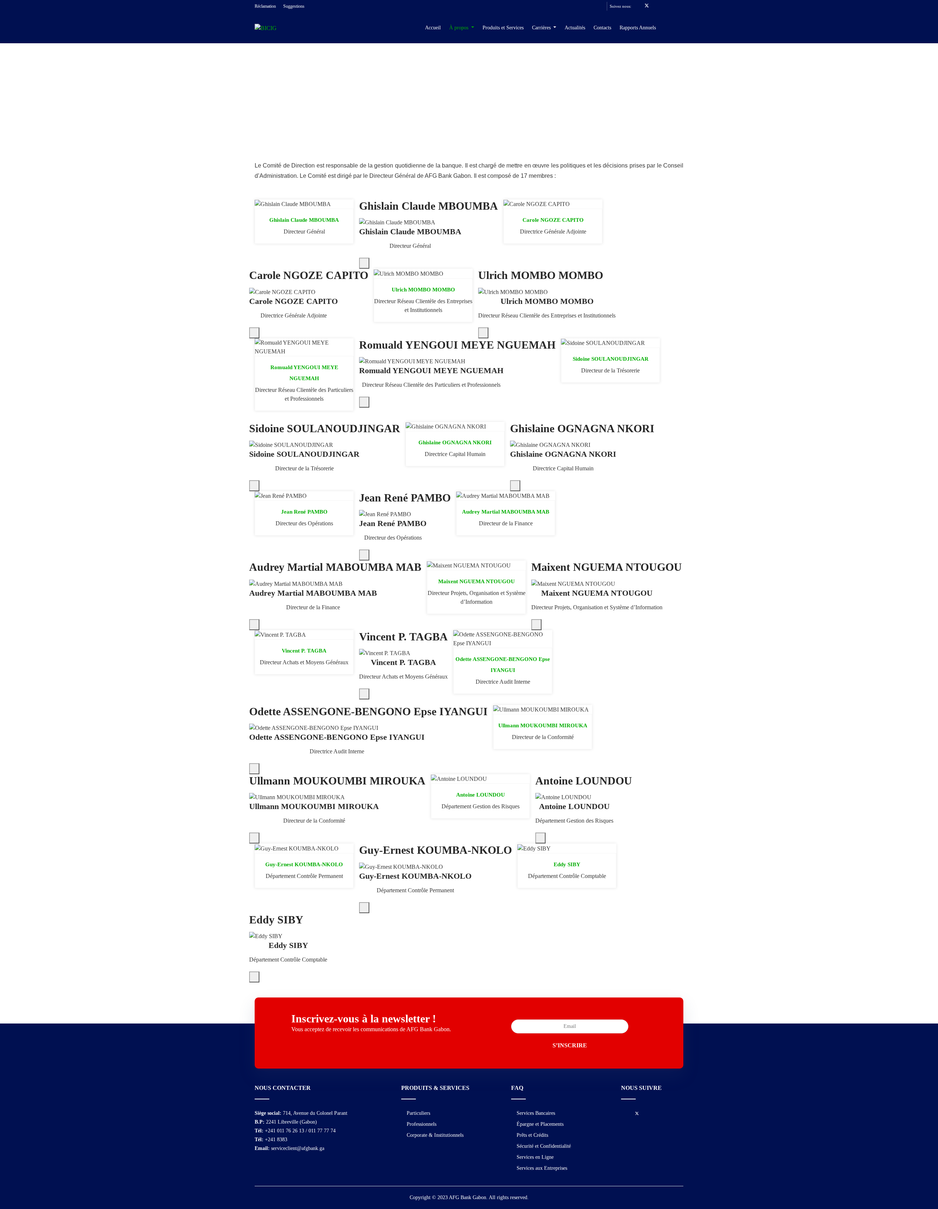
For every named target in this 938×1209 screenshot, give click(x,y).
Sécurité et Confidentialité (544, 1146)
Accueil (433, 27)
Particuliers (418, 1113)
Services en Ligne (535, 1157)
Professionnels (421, 1124)
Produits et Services (503, 27)
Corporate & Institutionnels (435, 1135)
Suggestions (293, 6)
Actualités (575, 27)
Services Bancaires (536, 1113)
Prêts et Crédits (532, 1135)
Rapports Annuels (638, 27)
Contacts (602, 27)
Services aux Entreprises (542, 1168)
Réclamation (265, 6)
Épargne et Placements (540, 1124)
